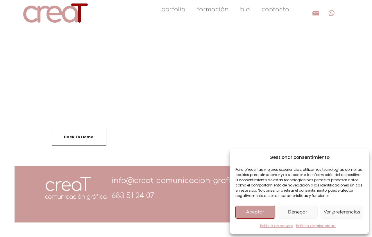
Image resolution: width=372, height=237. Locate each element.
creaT (67, 185)
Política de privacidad (316, 225)
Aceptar (255, 212)
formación (212, 9)
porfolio (173, 9)
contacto (275, 9)
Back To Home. (79, 137)
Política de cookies (276, 225)
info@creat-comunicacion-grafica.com (184, 181)
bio (245, 9)
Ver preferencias (342, 212)
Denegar (297, 212)
